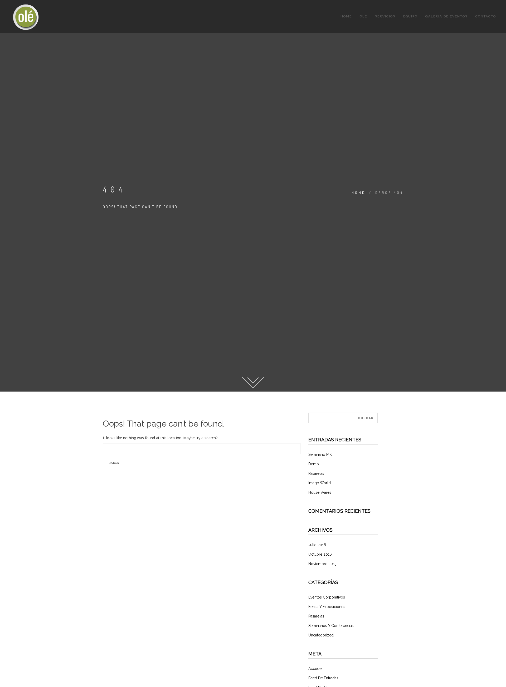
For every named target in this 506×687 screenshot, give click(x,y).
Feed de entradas (323, 678)
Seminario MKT (321, 454)
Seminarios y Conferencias (331, 626)
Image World (319, 483)
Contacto (485, 16)
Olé (363, 16)
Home (346, 16)
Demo (313, 464)
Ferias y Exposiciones (326, 607)
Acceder (315, 668)
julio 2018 (317, 545)
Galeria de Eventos (446, 16)
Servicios (385, 16)
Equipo (410, 16)
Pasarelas (316, 473)
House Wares (319, 492)
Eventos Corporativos (326, 597)
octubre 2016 (320, 554)
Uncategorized (321, 635)
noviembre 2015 (322, 564)
